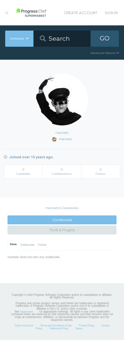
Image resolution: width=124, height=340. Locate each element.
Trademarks (26, 311)
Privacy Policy (86, 325)
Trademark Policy (58, 328)
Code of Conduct (24, 325)
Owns (13, 244)
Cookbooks (62, 220)
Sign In (111, 13)
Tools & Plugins (62, 230)
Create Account (80, 13)
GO (105, 38)
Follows (42, 244)
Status (79, 328)
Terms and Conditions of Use (56, 325)
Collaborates (27, 244)
